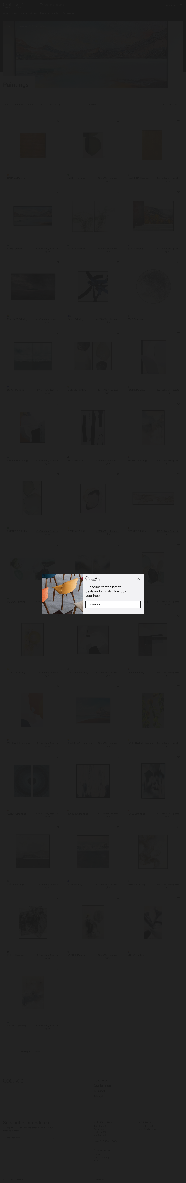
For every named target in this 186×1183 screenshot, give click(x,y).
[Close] (139, 579)
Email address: (95, 604)
